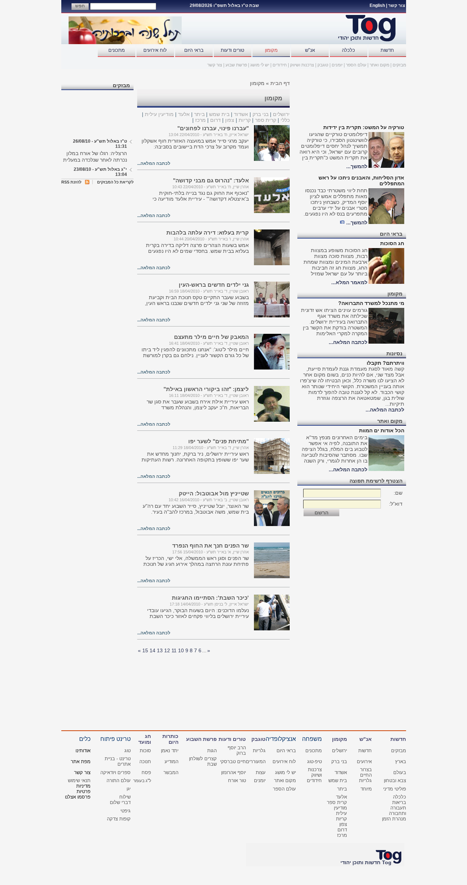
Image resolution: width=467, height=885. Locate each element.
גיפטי (125, 810)
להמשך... (356, 166)
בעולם (399, 772)
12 (167, 650)
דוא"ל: (395, 504)
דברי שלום (120, 802)
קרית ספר (265, 120)
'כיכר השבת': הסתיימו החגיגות (210, 598)
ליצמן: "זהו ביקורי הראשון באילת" (206, 389)
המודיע (171, 761)
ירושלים (281, 114)
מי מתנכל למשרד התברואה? (371, 303)
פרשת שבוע (236, 64)
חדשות (387, 50)
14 (152, 650)
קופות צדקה (119, 819)
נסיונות (394, 353)
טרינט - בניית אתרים (118, 761)
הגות (212, 750)
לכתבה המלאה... (348, 342)
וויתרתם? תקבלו (385, 363)
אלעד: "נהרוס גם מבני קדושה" (211, 180)
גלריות (259, 750)
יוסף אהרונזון (233, 772)
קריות (245, 120)
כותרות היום (170, 739)
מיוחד (366, 789)
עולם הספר (356, 64)
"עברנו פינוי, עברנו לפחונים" (213, 128)
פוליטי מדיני (394, 789)
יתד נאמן (169, 750)
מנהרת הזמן (394, 819)
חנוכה (145, 761)
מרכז (200, 120)
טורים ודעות (232, 50)
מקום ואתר (379, 64)
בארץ (400, 761)
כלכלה (348, 50)
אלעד (184, 114)
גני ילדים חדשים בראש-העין (214, 285)
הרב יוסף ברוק (237, 750)
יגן (129, 788)
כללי (285, 120)
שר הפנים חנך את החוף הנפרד (210, 545)
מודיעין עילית (159, 114)
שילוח (125, 797)
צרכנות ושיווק (302, 64)
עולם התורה (119, 780)
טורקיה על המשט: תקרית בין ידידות (363, 127)
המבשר (170, 772)
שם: (398, 493)
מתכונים (116, 50)
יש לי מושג (259, 64)
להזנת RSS (71, 182)
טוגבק (322, 64)
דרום (215, 120)
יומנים (337, 64)
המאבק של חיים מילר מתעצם (211, 337)
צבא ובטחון (395, 780)
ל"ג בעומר (142, 780)
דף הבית (280, 83)
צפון (229, 120)
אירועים (364, 761)
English (377, 5)
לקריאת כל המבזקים (115, 182)
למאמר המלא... (349, 282)
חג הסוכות (392, 243)
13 (160, 650)
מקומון (271, 50)
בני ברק (260, 114)
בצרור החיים (366, 772)
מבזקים (399, 64)
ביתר (199, 114)
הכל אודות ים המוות (381, 430)
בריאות (399, 802)
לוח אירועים (155, 50)
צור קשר (396, 5)
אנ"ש (310, 50)
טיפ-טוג (314, 761)
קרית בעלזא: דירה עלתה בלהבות (207, 232)
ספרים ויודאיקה (115, 772)
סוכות (145, 750)
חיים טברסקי (233, 761)
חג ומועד (144, 739)
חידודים (280, 64)
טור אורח (237, 780)
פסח (146, 772)
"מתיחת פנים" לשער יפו (218, 441)
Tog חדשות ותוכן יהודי (365, 862)
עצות (261, 772)
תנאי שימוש (79, 780)
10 (181, 650)
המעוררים (256, 761)
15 (145, 650)
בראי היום (194, 50)
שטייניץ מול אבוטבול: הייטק (214, 493)
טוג (127, 750)
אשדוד (241, 114)
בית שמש (219, 114)
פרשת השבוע (201, 739)
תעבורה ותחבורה (397, 810)
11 (174, 650)
